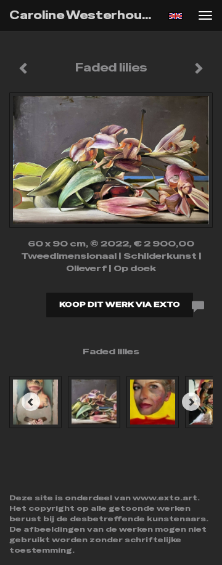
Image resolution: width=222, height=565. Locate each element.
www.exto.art (165, 498)
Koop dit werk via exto (119, 304)
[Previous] (31, 401)
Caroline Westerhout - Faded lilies (85, 15)
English (175, 16)
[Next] (191, 401)
